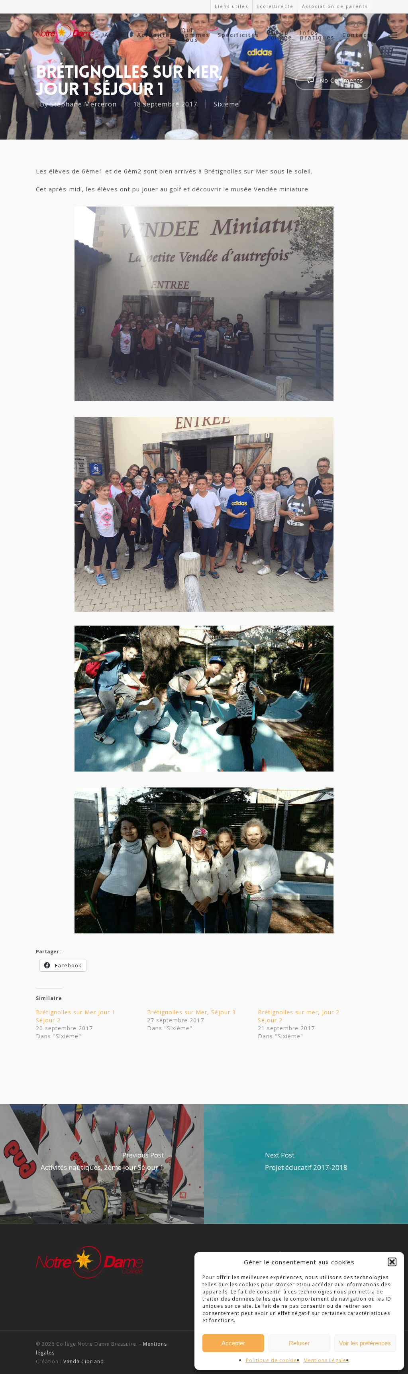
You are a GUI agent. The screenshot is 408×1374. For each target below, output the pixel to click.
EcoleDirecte (275, 6)
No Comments (340, 80)
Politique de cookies (273, 1360)
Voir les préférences (365, 1343)
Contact (356, 35)
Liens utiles (231, 6)
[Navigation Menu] (393, 35)
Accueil (116, 35)
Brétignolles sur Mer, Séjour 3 (191, 1012)
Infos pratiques (317, 35)
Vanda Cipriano (83, 1361)
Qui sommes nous (195, 35)
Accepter (233, 1343)
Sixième (226, 104)
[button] (392, 1262)
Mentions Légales (326, 1360)
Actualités (155, 35)
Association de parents (335, 6)
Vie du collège (279, 35)
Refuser (299, 1343)
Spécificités (238, 35)
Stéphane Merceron (83, 104)
